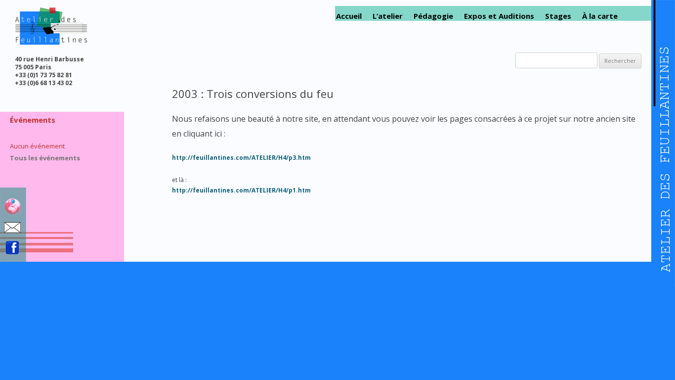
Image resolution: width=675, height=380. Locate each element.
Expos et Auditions (499, 16)
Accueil (349, 16)
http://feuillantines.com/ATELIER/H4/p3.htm (241, 157)
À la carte (600, 16)
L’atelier (388, 16)
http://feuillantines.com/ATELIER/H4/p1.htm (241, 190)
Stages (558, 16)
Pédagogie (433, 16)
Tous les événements (45, 157)
